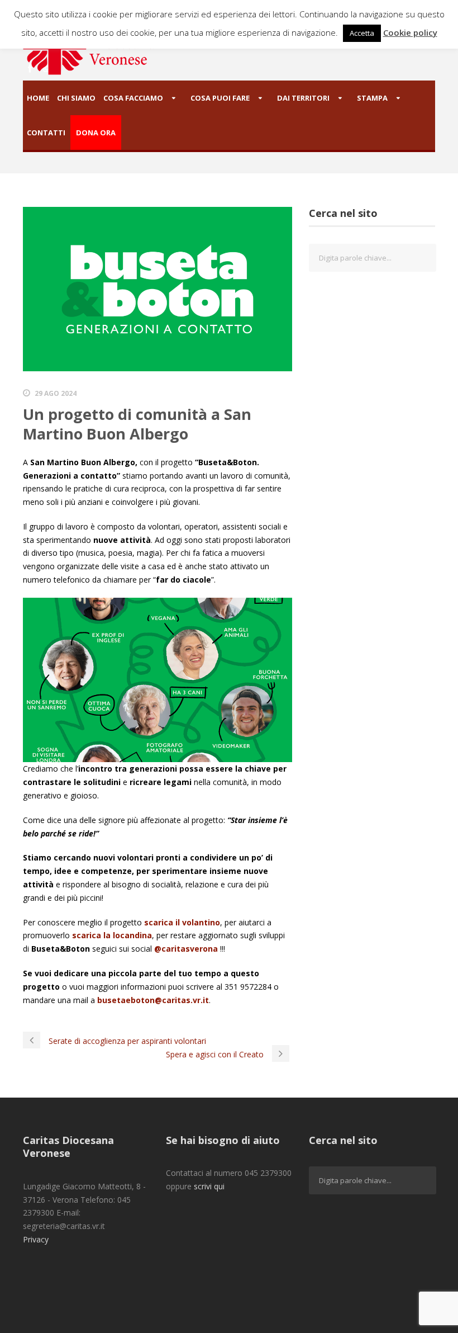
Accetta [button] (362, 33)
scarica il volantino (182, 922)
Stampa (372, 98)
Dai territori (303, 98)
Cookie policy (410, 32)
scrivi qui (209, 1186)
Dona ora (96, 132)
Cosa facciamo (133, 98)
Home (38, 98)
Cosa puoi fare (220, 98)
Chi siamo (76, 98)
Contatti (46, 132)
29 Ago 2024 (56, 393)
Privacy (36, 1239)
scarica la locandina (112, 935)
